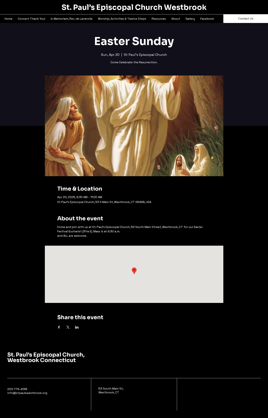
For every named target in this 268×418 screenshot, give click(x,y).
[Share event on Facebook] (59, 327)
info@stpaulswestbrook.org (27, 393)
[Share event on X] (68, 327)
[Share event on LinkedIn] (77, 327)
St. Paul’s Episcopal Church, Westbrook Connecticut (46, 357)
